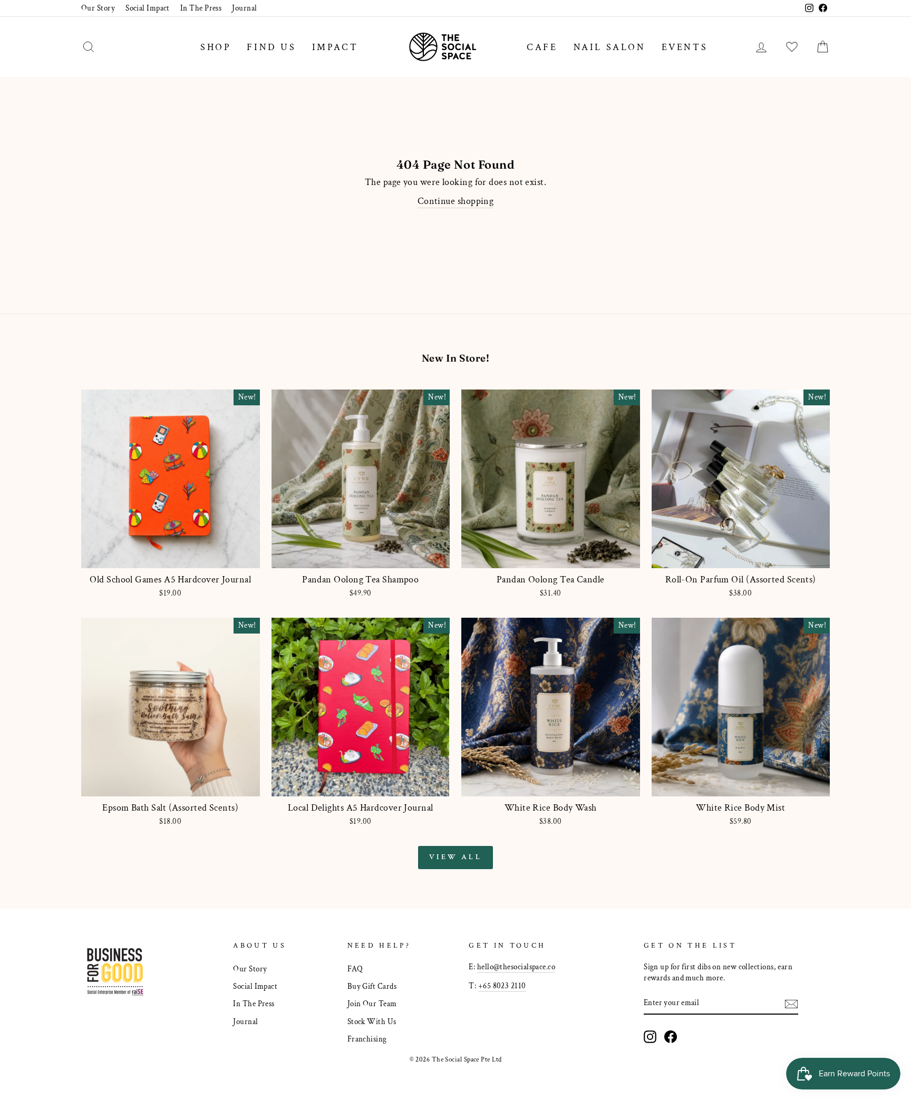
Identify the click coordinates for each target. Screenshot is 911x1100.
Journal (244, 8)
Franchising (367, 1039)
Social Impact (147, 8)
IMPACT (335, 47)
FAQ (355, 968)
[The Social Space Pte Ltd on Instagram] (650, 1036)
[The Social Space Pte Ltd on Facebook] (670, 1036)
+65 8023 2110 (502, 985)
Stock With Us (371, 1021)
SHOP (215, 47)
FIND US (271, 47)
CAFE (542, 47)
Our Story (98, 8)
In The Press (200, 8)
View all (455, 857)
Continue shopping (456, 201)
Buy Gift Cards (371, 986)
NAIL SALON (610, 47)
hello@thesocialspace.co (516, 966)
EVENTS (685, 47)
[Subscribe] (791, 1003)
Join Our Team (372, 1003)
